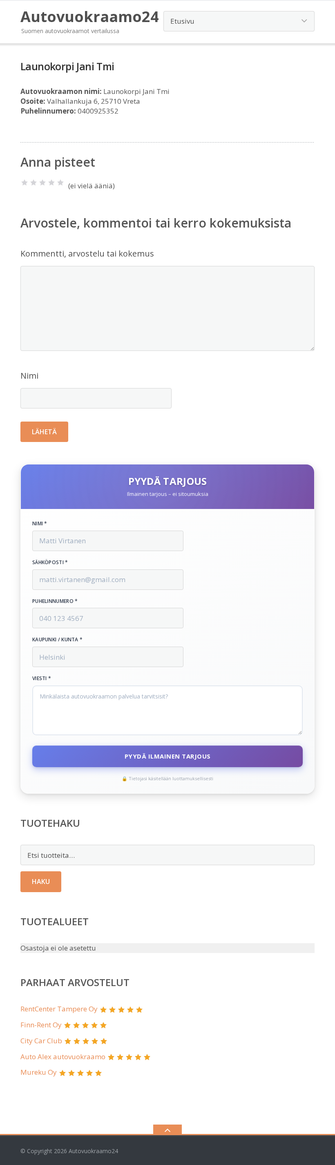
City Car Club (41, 1040)
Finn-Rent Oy (41, 1024)
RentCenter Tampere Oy (59, 1008)
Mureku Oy (38, 1072)
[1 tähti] (24, 183)
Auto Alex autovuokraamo (62, 1056)
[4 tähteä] (51, 183)
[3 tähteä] (42, 183)
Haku (41, 881)
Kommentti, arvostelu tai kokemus (87, 253)
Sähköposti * (50, 562)
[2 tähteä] (33, 183)
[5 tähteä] (60, 183)
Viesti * (41, 678)
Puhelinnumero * (55, 601)
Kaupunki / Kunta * (57, 639)
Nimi (29, 375)
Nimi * (39, 523)
